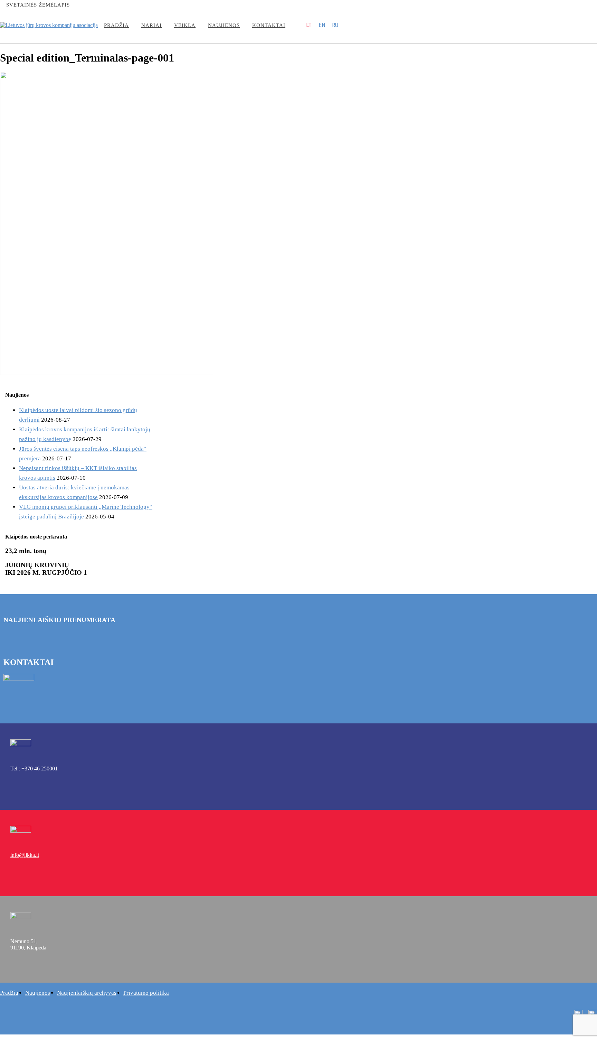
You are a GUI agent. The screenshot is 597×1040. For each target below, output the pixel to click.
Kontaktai (268, 25)
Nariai (151, 25)
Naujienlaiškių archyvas (86, 993)
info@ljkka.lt (89, 4)
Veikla (185, 25)
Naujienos (224, 25)
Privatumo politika (146, 993)
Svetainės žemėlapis (38, 5)
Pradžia (116, 25)
